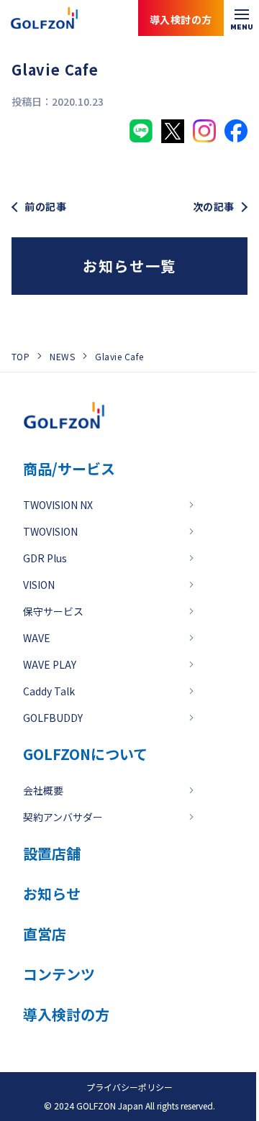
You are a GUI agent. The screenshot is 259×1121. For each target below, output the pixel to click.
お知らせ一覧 (129, 265)
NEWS (62, 356)
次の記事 (214, 207)
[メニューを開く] (241, 18)
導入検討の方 (193, 1063)
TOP (20, 356)
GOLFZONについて (85, 753)
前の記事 (45, 207)
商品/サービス (69, 468)
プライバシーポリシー (129, 1087)
